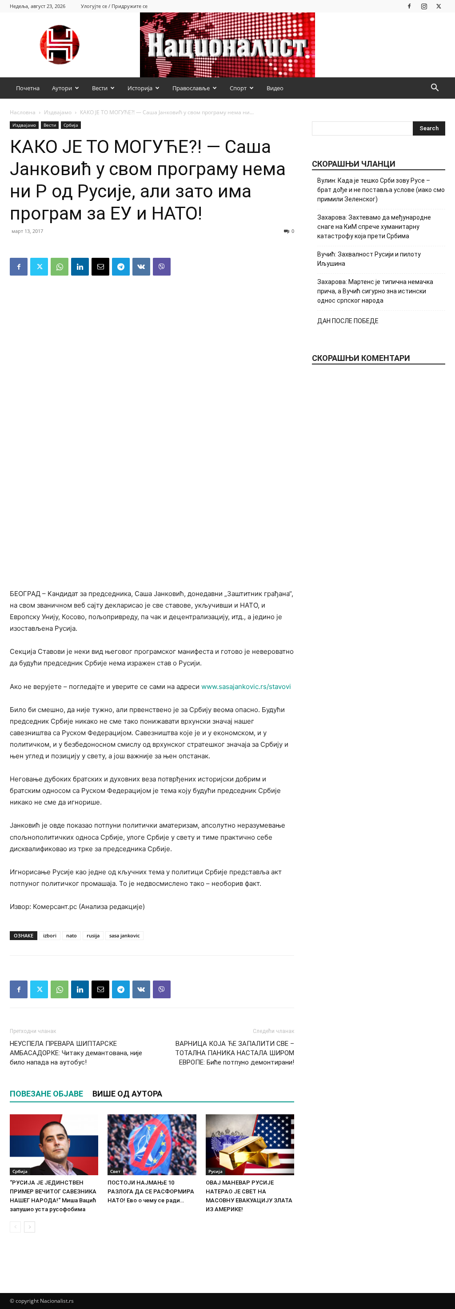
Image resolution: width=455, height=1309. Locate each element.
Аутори (62, 88)
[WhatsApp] (59, 267)
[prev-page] (15, 1227)
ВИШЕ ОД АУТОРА (127, 1093)
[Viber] (162, 267)
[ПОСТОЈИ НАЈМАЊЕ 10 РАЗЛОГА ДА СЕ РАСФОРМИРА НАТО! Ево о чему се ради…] (152, 1144)
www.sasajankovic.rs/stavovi (246, 686)
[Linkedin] (80, 267)
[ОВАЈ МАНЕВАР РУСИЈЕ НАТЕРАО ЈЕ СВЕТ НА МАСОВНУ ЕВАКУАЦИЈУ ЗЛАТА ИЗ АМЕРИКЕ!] (250, 1144)
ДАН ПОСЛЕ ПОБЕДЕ (348, 320)
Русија (215, 1171)
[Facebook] (409, 6)
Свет (115, 1171)
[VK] (141, 267)
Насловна (23, 112)
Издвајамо (58, 112)
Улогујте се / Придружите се (114, 6)
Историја (140, 88)
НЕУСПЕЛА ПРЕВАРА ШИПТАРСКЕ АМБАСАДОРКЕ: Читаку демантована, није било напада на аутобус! (76, 1053)
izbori (49, 935)
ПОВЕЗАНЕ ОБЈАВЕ (46, 1093)
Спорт (238, 88)
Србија (71, 125)
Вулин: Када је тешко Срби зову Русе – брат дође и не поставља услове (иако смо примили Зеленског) (381, 190)
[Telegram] (121, 267)
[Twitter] (438, 6)
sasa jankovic (124, 935)
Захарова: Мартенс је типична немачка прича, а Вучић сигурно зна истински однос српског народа (375, 291)
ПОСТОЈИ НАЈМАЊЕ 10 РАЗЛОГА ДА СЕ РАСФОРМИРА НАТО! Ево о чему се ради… (151, 1191)
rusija (93, 935)
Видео (275, 88)
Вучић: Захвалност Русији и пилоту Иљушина (369, 259)
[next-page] (29, 1227)
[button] (434, 88)
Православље (191, 88)
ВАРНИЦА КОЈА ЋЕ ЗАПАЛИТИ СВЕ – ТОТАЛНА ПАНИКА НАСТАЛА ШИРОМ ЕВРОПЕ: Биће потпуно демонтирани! (234, 1053)
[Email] (100, 267)
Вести (100, 88)
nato (71, 935)
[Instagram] (424, 6)
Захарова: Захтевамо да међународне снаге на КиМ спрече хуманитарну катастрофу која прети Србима (374, 227)
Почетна (28, 88)
